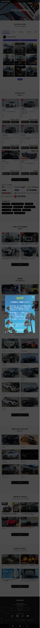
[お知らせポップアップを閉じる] (33, 297)
